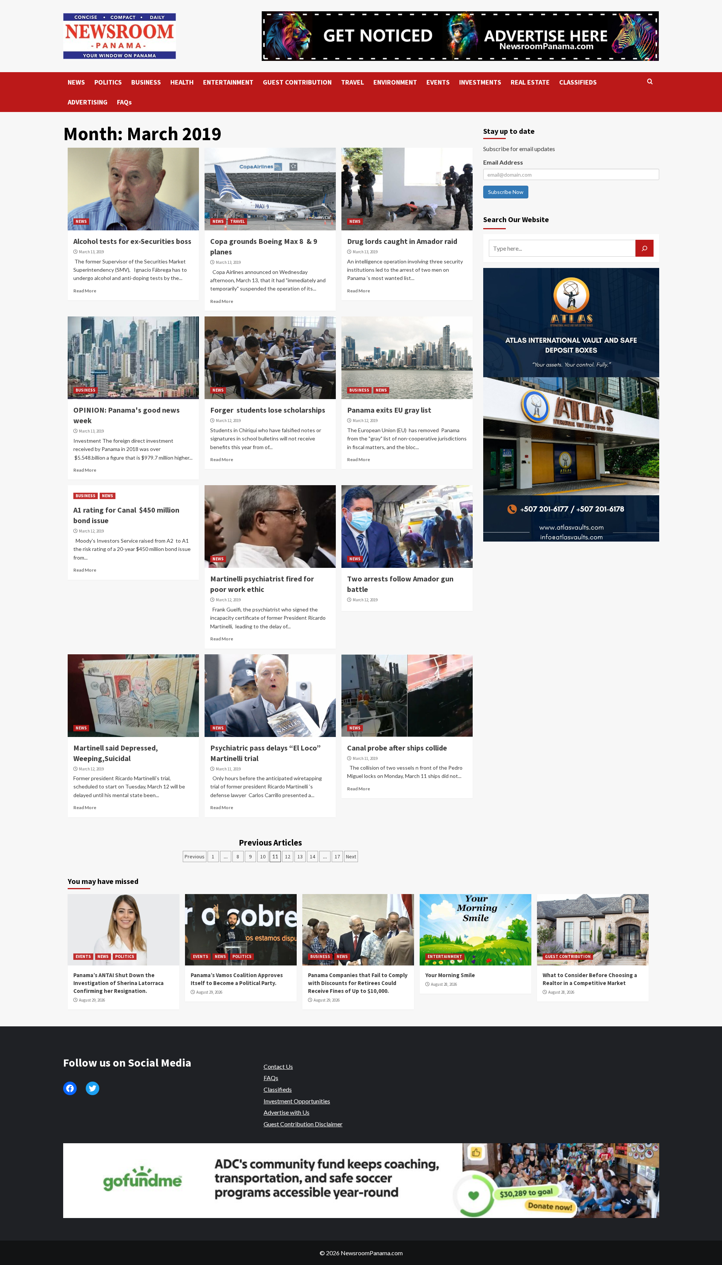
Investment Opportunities (297, 1101)
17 (337, 856)
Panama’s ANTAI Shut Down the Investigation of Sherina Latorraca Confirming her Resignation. (118, 982)
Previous (195, 856)
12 (287, 856)
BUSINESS (146, 82)
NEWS (76, 82)
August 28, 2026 (444, 984)
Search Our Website (516, 219)
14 (312, 856)
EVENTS (438, 82)
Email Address (503, 162)
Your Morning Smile (450, 975)
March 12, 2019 (228, 420)
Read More (84, 291)
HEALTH (182, 82)
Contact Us (278, 1066)
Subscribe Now (505, 192)
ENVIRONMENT (395, 82)
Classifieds (278, 1089)
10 (262, 856)
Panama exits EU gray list (389, 410)
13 (300, 856)
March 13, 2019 (91, 251)
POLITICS (108, 82)
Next (351, 856)
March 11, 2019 (228, 769)
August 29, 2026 (92, 1000)
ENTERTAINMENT (228, 82)
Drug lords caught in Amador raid (402, 241)
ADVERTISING (88, 102)
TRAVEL (352, 82)
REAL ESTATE (530, 82)
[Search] (650, 81)
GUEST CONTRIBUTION (297, 82)
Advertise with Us (286, 1112)
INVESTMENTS (480, 82)
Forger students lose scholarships (267, 410)
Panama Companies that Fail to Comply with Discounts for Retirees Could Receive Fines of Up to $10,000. (358, 982)
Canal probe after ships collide (397, 747)
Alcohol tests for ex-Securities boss (132, 241)
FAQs (124, 102)
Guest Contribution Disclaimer (303, 1123)
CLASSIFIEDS (578, 82)
